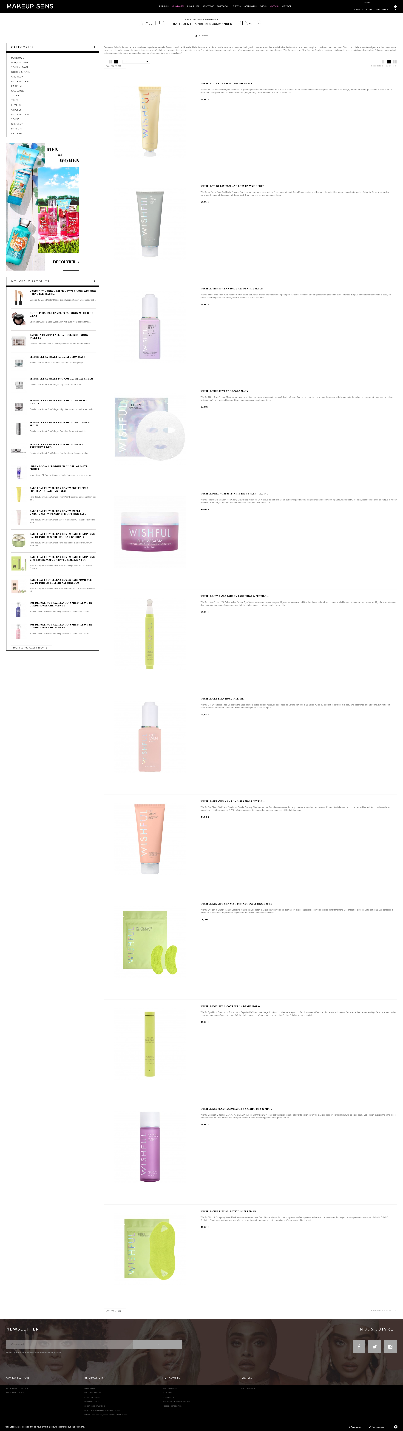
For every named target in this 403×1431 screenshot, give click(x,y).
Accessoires (20, 81)
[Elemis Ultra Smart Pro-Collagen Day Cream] (19, 385)
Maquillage (20, 62)
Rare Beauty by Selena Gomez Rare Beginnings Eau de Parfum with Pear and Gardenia (62, 535)
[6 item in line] (383, 61)
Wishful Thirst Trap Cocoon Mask (224, 391)
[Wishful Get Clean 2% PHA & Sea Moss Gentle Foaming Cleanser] (150, 839)
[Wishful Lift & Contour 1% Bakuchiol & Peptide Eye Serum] (150, 634)
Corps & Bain (20, 72)
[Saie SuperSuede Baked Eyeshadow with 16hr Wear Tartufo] (19, 319)
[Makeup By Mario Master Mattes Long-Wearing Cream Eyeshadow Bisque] (19, 297)
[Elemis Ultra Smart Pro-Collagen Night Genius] (19, 407)
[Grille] (110, 61)
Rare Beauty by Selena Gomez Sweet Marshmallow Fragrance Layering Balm (58, 512)
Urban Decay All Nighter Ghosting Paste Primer (59, 468)
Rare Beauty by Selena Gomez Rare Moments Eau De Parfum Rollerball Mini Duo (61, 581)
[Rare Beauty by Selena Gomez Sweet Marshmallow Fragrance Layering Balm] (19, 517)
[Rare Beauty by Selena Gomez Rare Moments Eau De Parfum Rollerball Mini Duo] (19, 586)
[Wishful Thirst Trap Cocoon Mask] (150, 429)
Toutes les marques (249, 1388)
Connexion (368, 9)
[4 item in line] (389, 61)
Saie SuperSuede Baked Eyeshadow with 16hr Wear (61, 314)
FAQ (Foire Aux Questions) (17, 1388)
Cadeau (16, 133)
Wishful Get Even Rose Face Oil (222, 698)
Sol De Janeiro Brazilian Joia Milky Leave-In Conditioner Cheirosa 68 (61, 626)
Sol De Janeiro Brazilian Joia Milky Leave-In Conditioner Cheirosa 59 (61, 604)
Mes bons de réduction (172, 1406)
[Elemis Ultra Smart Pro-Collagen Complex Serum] (19, 429)
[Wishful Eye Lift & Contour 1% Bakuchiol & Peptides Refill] (150, 1044)
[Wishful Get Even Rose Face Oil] (150, 737)
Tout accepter (377, 1427)
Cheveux (17, 76)
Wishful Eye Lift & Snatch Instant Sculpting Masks (236, 904)
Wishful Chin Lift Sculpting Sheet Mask (228, 1211)
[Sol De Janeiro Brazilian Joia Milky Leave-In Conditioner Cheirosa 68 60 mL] (19, 631)
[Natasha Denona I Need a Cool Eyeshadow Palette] (19, 341)
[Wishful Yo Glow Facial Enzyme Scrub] (150, 122)
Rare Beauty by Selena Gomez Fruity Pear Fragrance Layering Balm (59, 489)
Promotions (89, 1388)
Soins (15, 119)
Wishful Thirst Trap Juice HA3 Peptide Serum (232, 288)
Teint (15, 95)
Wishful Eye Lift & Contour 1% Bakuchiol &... (232, 1006)
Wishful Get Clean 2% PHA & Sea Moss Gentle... (233, 801)
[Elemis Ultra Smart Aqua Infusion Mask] (19, 363)
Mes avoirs (167, 1393)
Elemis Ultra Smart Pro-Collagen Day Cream (61, 378)
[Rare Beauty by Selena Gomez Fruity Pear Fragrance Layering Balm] (19, 494)
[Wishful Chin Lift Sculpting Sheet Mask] (150, 1249)
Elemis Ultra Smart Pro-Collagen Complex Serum (60, 424)
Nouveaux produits (30, 281)
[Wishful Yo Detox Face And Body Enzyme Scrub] (150, 224)
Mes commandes (169, 1388)
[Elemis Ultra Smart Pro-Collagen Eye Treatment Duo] (19, 451)
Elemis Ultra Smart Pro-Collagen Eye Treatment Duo (56, 446)
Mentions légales (91, 1401)
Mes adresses (168, 1397)
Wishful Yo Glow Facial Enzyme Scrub (227, 83)
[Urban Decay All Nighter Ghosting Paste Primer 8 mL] (19, 472)
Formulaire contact (15, 1393)
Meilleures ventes (92, 1397)
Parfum (16, 86)
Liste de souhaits (382, 9)
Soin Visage (20, 67)
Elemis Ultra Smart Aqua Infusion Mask (57, 356)
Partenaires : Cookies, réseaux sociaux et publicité (105, 1415)
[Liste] (116, 61)
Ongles (16, 110)
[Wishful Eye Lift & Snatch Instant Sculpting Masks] (150, 942)
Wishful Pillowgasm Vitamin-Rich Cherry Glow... (234, 493)
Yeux (14, 100)
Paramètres (355, 1427)
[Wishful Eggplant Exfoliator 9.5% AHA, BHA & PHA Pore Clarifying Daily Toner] (150, 1147)
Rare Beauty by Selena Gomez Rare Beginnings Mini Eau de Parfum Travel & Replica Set (62, 558)
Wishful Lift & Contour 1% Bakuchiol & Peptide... (235, 596)
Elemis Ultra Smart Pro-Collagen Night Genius (58, 402)
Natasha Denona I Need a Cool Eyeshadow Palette (59, 336)
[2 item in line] (395, 61)
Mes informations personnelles (176, 1401)
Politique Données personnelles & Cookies (102, 1410)
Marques (17, 58)
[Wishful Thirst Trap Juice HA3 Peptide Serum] (150, 327)
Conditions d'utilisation (94, 1406)
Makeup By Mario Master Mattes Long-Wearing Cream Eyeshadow (63, 292)
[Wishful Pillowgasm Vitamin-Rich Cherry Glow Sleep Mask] (150, 532)
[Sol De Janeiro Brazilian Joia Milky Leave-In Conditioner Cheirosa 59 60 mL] (19, 609)
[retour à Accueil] (194, 35)
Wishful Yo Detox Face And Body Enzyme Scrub (232, 186)
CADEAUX (17, 91)
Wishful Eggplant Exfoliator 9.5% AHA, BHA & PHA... (236, 1109)
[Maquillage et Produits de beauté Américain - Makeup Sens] (30, 6)
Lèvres (16, 105)
